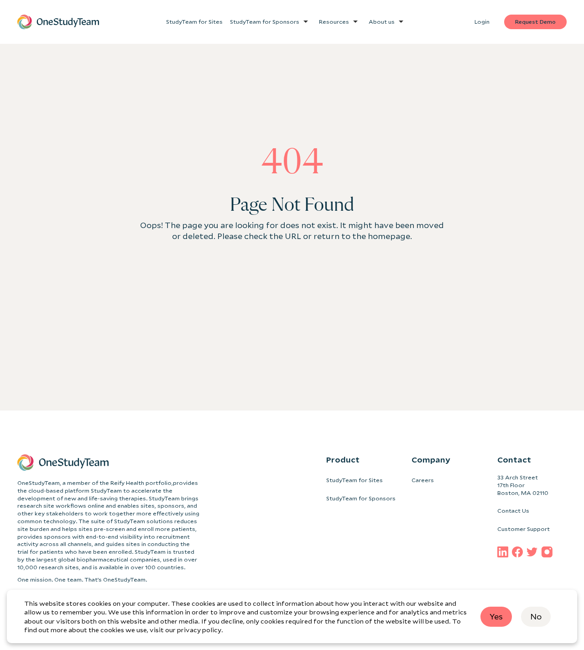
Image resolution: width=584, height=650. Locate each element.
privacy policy (199, 630)
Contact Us (513, 510)
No (536, 616)
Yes (496, 616)
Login (482, 21)
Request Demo (535, 21)
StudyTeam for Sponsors (361, 498)
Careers (423, 480)
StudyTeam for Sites (354, 480)
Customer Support (523, 528)
